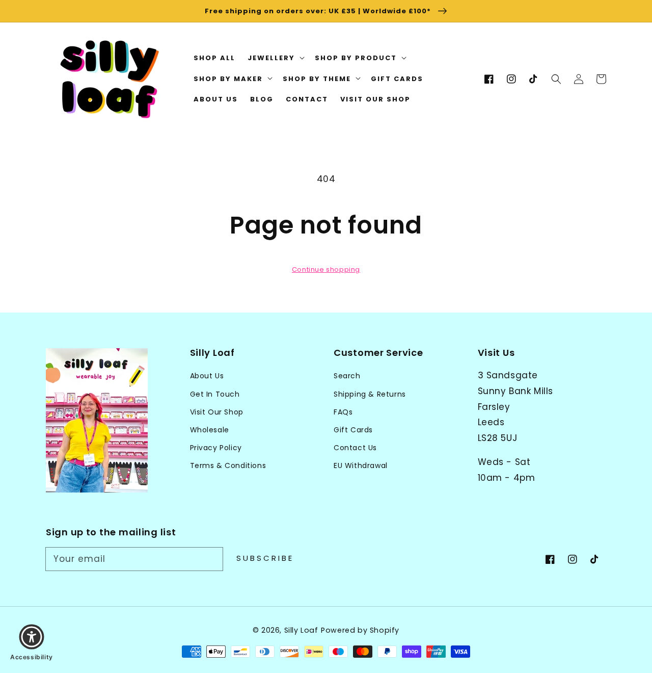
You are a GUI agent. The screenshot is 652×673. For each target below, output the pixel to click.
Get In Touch (215, 394)
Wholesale (209, 430)
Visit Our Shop (216, 412)
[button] (556, 79)
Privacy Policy (216, 448)
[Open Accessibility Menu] (31, 637)
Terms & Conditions (228, 465)
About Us (207, 376)
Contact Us (355, 448)
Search (347, 376)
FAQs (343, 412)
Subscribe (265, 558)
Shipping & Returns (370, 394)
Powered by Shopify (360, 630)
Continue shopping (326, 269)
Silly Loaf (301, 630)
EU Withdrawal (361, 465)
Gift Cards (353, 430)
